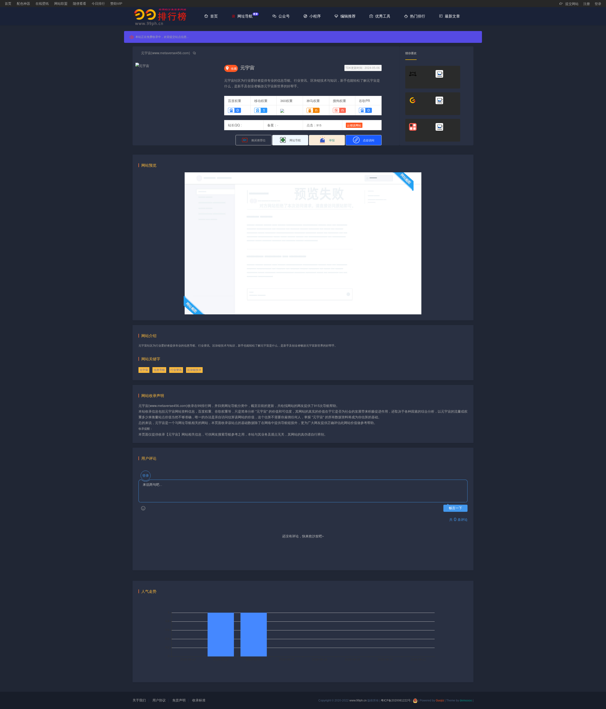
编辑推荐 (347, 16)
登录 (598, 4)
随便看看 (79, 3)
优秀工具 (382, 16)
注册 (586, 4)
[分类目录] (419, 130)
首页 (8, 3)
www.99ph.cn (358, 700)
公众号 (283, 16)
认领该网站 (354, 125)
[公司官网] (446, 130)
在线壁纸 (42, 3)
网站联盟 (60, 3)
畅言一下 (455, 508)
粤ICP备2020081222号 (396, 700)
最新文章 (452, 16)
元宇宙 (144, 370)
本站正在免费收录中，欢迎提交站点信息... (162, 37)
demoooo (466, 700)
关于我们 (139, 700)
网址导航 (247, 15)
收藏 (231, 68)
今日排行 (98, 3)
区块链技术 (194, 370)
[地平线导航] (446, 103)
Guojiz (440, 700)
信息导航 (159, 370)
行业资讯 (176, 370)
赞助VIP (116, 3)
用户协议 (159, 700)
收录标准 (198, 700)
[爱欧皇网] (419, 77)
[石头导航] (446, 77)
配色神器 (23, 3)
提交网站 (571, 4)
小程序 (314, 16)
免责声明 (179, 700)
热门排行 (417, 16)
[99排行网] (162, 16)
